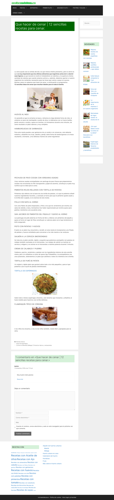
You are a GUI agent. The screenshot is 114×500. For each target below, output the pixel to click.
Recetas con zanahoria (27, 483)
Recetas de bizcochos (18, 485)
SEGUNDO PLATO (62, 8)
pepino (32, 452)
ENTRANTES (34, 8)
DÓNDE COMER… (18, 13)
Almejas (18, 452)
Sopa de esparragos (22, 343)
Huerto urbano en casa (50, 453)
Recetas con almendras (19, 462)
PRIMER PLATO (47, 8)
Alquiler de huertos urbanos (52, 446)
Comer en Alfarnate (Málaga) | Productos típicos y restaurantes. (34, 345)
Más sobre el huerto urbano (52, 463)
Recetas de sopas (25, 490)
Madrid (46, 448)
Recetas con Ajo (25, 459)
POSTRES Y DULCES (79, 8)
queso (35, 452)
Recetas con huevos (22, 470)
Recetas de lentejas (23, 487)
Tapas (34, 490)
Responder (20, 379)
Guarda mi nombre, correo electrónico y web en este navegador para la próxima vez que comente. (44, 427)
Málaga (46, 451)
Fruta (44, 461)
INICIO (15, 8)
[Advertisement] (44, 52)
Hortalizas (46, 458)
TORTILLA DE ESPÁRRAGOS (25, 271)
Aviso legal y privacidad (69, 497)
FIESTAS (22, 8)
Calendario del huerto (50, 456)
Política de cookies (55, 497)
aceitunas (13, 452)
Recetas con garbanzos (24, 467)
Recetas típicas (20, 341)
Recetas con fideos (22, 465)
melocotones (27, 452)
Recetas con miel (23, 473)
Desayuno (23, 452)
